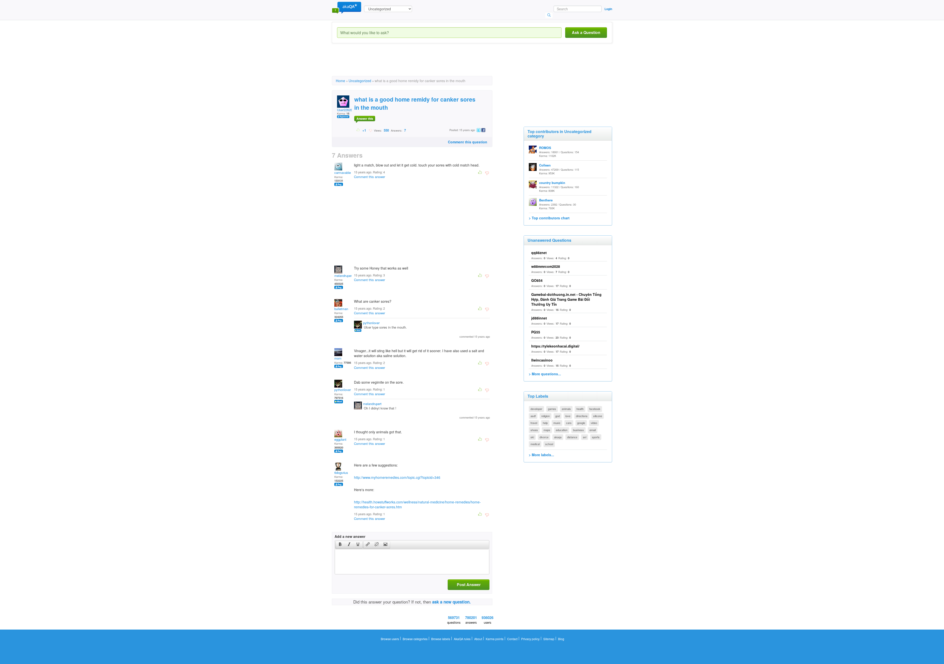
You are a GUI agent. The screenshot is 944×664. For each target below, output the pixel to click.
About (478, 639)
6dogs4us (341, 472)
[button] (340, 544)
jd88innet (539, 318)
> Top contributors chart (549, 217)
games (552, 409)
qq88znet (539, 252)
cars (569, 423)
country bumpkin (552, 182)
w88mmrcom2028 (545, 266)
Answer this (364, 118)
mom (337, 358)
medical (535, 444)
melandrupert (343, 275)
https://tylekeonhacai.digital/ (555, 346)
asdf (533, 416)
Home (340, 80)
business (578, 430)
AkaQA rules (462, 639)
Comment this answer (369, 176)
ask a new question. (451, 602)
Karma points (494, 639)
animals (566, 409)
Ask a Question (586, 32)
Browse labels (440, 639)
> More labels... (541, 454)
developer (536, 409)
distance (572, 437)
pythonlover (371, 322)
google (581, 423)
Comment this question (467, 141)
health (580, 409)
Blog (561, 639)
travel (534, 423)
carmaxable (342, 172)
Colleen (545, 165)
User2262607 (346, 109)
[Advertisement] (421, 64)
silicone (597, 416)
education (561, 430)
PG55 (535, 332)
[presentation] (340, 544)
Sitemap (548, 639)
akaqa (557, 437)
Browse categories (415, 639)
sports (596, 437)
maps (547, 430)
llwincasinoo (542, 360)
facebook (594, 409)
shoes (534, 430)
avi (584, 437)
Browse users (390, 639)
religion (545, 416)
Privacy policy (530, 639)
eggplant (340, 439)
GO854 (537, 280)
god (557, 416)
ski (532, 437)
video (594, 423)
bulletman (341, 308)
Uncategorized (360, 80)
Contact (512, 639)
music (556, 423)
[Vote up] (358, 130)
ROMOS (545, 147)
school (549, 444)
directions (582, 416)
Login (608, 9)
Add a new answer (350, 536)
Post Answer (469, 584)
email (593, 430)
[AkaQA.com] (346, 7)
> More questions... (545, 373)
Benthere (546, 200)
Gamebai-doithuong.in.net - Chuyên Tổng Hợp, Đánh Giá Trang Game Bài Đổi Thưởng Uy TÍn (566, 299)
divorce (544, 437)
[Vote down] (370, 130)
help (545, 423)
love (567, 416)
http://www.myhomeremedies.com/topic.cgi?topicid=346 (397, 477)
